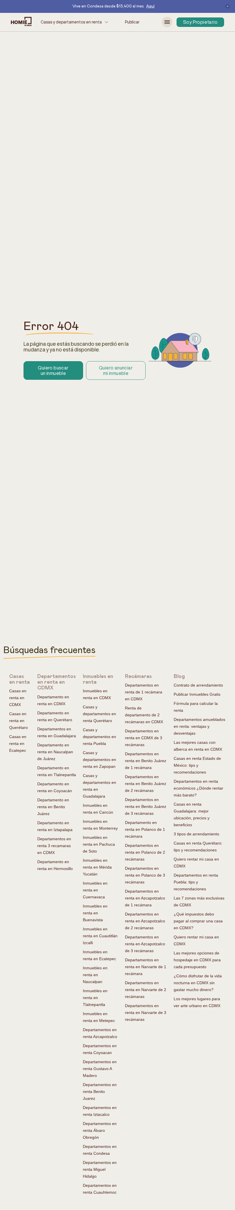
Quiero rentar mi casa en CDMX (196, 862)
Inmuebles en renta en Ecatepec (99, 955)
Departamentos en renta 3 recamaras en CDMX (54, 846)
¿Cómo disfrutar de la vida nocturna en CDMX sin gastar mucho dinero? (198, 983)
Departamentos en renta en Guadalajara (56, 732)
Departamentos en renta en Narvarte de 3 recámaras (145, 1012)
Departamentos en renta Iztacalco (100, 1111)
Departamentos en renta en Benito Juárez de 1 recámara (145, 761)
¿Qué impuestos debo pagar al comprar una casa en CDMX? (198, 921)
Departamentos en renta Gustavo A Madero (100, 1068)
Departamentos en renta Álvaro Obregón (100, 1130)
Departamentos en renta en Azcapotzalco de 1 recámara (145, 898)
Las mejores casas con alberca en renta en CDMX (198, 746)
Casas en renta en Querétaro (18, 720)
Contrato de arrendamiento (198, 685)
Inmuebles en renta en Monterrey (100, 825)
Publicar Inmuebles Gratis (197, 694)
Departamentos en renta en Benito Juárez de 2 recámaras (145, 783)
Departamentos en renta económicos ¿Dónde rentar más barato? (198, 788)
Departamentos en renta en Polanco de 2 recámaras (145, 852)
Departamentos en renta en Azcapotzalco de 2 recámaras (145, 921)
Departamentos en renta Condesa (100, 1150)
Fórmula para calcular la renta (196, 707)
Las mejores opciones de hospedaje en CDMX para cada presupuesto (197, 960)
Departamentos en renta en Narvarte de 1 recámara (145, 967)
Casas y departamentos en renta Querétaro (99, 714)
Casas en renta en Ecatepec (17, 743)
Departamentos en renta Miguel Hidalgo (100, 1169)
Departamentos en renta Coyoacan (100, 1049)
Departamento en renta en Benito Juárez (53, 807)
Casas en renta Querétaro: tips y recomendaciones (198, 846)
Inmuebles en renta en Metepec (99, 1017)
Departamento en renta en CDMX (53, 700)
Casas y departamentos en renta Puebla (99, 736)
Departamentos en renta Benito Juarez (100, 1091)
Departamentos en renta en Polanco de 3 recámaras (145, 875)
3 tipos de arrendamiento (196, 834)
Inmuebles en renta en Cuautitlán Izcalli (100, 936)
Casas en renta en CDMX (17, 698)
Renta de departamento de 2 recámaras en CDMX (144, 715)
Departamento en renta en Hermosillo (55, 865)
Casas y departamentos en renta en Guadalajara (99, 785)
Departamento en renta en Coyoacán (54, 787)
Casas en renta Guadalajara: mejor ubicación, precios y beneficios (191, 814)
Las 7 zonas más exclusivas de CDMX (199, 901)
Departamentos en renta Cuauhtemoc (100, 1189)
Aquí (150, 6)
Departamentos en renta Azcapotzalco (100, 1033)
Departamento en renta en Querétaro (54, 716)
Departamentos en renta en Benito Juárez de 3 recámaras (145, 806)
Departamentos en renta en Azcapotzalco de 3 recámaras (145, 944)
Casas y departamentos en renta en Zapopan (99, 759)
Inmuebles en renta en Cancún (98, 808)
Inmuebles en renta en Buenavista (95, 913)
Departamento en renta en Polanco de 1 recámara (145, 829)
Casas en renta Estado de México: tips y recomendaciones (197, 765)
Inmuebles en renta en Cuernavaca (95, 890)
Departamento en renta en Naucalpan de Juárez (55, 752)
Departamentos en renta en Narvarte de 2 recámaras (145, 989)
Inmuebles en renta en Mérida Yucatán (97, 867)
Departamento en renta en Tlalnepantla (56, 771)
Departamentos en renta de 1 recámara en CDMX (143, 692)
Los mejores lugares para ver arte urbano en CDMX (197, 1002)
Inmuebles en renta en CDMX (97, 694)
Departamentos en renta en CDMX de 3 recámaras (143, 738)
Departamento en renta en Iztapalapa (55, 826)
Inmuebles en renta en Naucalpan (95, 975)
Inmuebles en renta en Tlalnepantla (95, 997)
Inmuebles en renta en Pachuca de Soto (99, 844)
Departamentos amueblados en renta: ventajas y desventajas (199, 726)
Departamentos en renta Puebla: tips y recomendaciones (196, 882)
